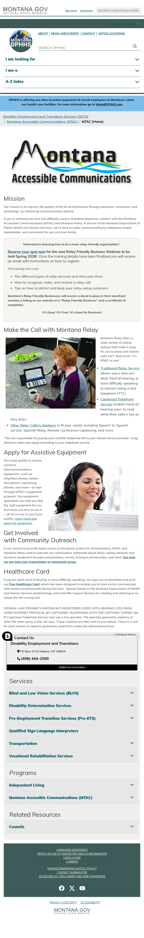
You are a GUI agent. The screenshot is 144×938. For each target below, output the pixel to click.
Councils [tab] (16, 826)
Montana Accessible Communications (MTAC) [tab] (50, 797)
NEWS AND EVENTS (65, 33)
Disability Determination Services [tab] (40, 705)
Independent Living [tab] (26, 785)
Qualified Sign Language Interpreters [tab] (43, 730)
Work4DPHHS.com (109, 104)
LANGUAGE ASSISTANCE (72, 850)
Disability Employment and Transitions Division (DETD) (45, 116)
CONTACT (88, 33)
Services (71, 10)
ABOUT (43, 33)
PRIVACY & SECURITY (63, 902)
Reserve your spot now (26, 251)
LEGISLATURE (72, 857)
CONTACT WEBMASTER (72, 872)
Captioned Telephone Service (117, 401)
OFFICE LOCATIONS (111, 33)
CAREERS (72, 861)
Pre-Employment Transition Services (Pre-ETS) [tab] (52, 718)
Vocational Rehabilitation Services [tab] (41, 756)
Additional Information (72, 667)
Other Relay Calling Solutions (33, 425)
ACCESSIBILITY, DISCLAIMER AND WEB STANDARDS (72, 876)
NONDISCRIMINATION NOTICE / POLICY (72, 868)
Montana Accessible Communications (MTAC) (42, 121)
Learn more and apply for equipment (20, 521)
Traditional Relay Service (120, 368)
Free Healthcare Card (24, 584)
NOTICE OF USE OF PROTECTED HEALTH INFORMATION (72, 854)
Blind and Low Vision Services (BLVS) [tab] (44, 693)
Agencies (86, 10)
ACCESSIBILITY (90, 902)
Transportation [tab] (23, 743)
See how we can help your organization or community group (69, 559)
